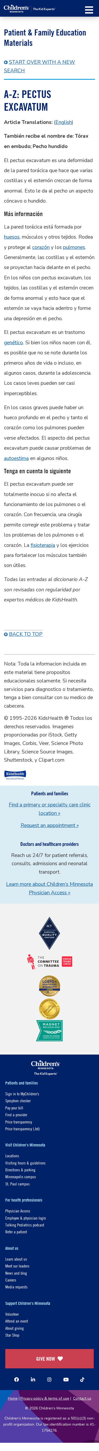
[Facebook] (16, 1379)
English (63, 122)
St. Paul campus (17, 1183)
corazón (41, 247)
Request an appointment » (50, 825)
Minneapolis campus (20, 1176)
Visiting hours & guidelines (25, 1162)
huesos (12, 237)
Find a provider (16, 1114)
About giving (14, 1328)
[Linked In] (33, 1379)
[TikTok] (82, 1379)
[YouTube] (66, 1379)
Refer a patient (16, 1231)
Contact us (82, 1398)
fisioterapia (43, 545)
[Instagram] (49, 1379)
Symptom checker (18, 1100)
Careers (10, 1279)
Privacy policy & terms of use (45, 1398)
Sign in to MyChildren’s (22, 1093)
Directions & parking (20, 1169)
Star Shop (12, 1334)
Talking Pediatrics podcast (24, 1224)
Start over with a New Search (39, 66)
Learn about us (16, 1258)
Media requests (16, 1286)
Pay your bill (14, 1107)
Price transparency (18, 1121)
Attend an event (16, 1320)
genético (13, 342)
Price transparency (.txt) (22, 1128)
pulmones (74, 247)
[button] (89, 10)
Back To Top (26, 634)
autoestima (16, 458)
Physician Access (17, 1210)
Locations (12, 1155)
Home (13, 1398)
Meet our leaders (17, 1265)
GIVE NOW (45, 1358)
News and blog (16, 1272)
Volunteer (12, 1313)
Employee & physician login (25, 1217)
